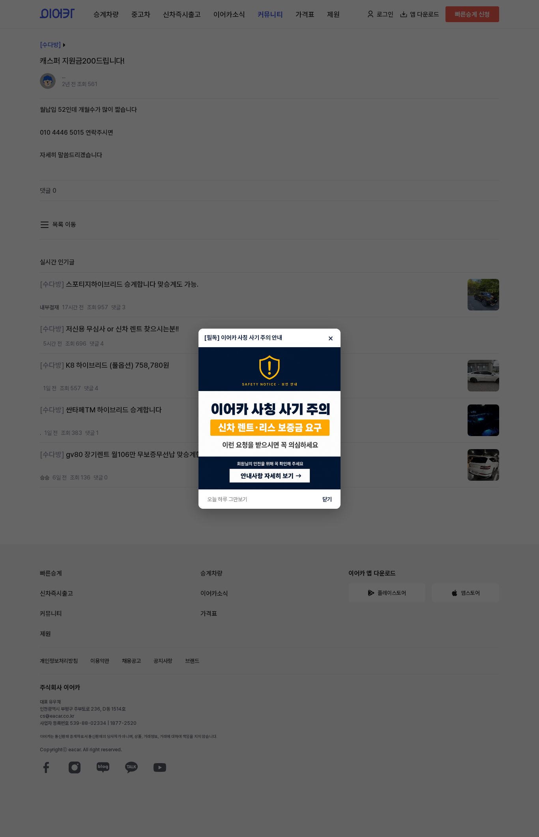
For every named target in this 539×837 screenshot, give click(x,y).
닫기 (327, 499)
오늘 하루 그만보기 (227, 499)
